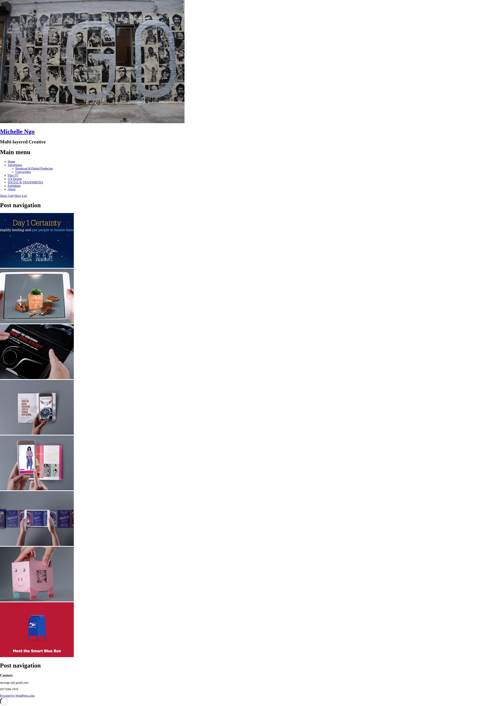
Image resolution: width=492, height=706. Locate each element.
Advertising (15, 165)
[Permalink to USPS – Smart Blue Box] (37, 656)
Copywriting (23, 172)
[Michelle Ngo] (92, 122)
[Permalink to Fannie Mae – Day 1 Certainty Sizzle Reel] (37, 266)
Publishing (14, 185)
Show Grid (6, 195)
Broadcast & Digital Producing (34, 168)
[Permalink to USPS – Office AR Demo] (37, 322)
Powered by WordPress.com (17, 695)
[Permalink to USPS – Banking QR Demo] (37, 600)
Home (11, 161)
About (11, 189)
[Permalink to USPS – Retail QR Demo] (37, 433)
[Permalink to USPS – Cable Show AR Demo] (37, 544)
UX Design (15, 178)
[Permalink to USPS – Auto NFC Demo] (37, 378)
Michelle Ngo (17, 131)
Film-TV (13, 175)
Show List (20, 195)
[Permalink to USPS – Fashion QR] (37, 489)
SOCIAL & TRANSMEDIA (25, 182)
